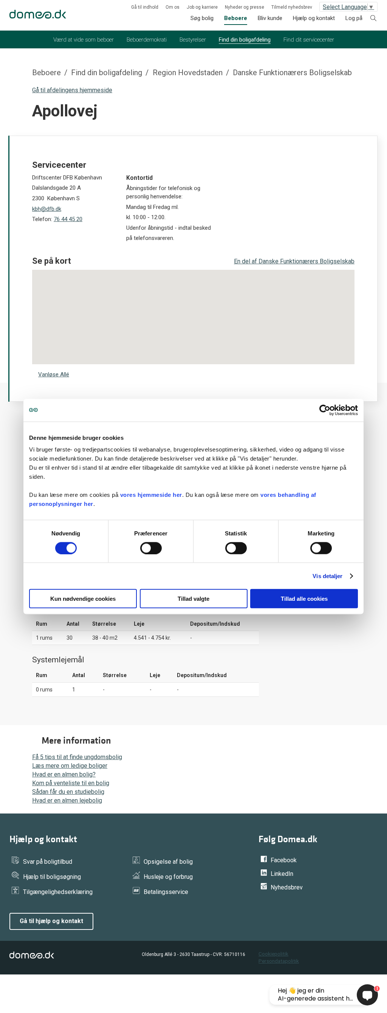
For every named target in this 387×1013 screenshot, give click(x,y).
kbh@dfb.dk (46, 209)
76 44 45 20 (68, 219)
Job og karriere (202, 7)
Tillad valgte (193, 598)
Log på (353, 18)
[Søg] (373, 19)
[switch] (151, 548)
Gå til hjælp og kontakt (51, 921)
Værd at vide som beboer (83, 39)
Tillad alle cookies (304, 598)
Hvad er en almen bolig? (64, 774)
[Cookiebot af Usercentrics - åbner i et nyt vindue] (325, 410)
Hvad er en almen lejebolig (67, 800)
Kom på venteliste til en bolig (70, 783)
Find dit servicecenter (308, 39)
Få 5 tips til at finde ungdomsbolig (77, 757)
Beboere (235, 18)
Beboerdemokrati (147, 39)
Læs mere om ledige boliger (69, 765)
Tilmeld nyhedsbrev (291, 7)
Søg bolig (202, 18)
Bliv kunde (270, 18)
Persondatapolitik (279, 961)
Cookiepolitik (273, 954)
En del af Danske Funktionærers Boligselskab (294, 261)
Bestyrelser (193, 39)
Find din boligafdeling (245, 39)
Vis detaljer (327, 575)
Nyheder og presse (244, 7)
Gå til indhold (144, 7)
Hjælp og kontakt (314, 18)
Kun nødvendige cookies (83, 598)
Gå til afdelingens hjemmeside (72, 90)
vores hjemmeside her (151, 495)
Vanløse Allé (53, 374)
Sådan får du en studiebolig (68, 791)
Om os (173, 7)
